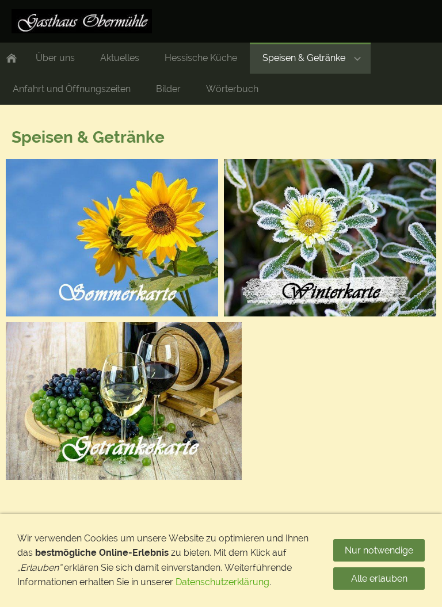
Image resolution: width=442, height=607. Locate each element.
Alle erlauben (379, 578)
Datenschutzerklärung (222, 582)
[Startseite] (11, 58)
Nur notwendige (379, 550)
